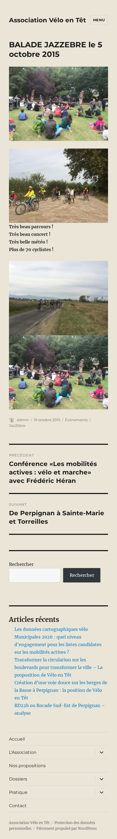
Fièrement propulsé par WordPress (66, 828)
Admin (23, 420)
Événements (76, 420)
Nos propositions (27, 765)
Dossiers (18, 779)
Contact (18, 805)
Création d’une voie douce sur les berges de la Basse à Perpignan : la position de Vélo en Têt (60, 690)
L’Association (22, 752)
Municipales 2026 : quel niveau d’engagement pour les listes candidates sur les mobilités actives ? (57, 644)
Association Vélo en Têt (47, 20)
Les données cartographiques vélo (51, 629)
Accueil (17, 739)
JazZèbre (17, 425)
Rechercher (21, 564)
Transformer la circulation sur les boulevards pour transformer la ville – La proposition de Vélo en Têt (58, 667)
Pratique (18, 792)
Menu (99, 20)
